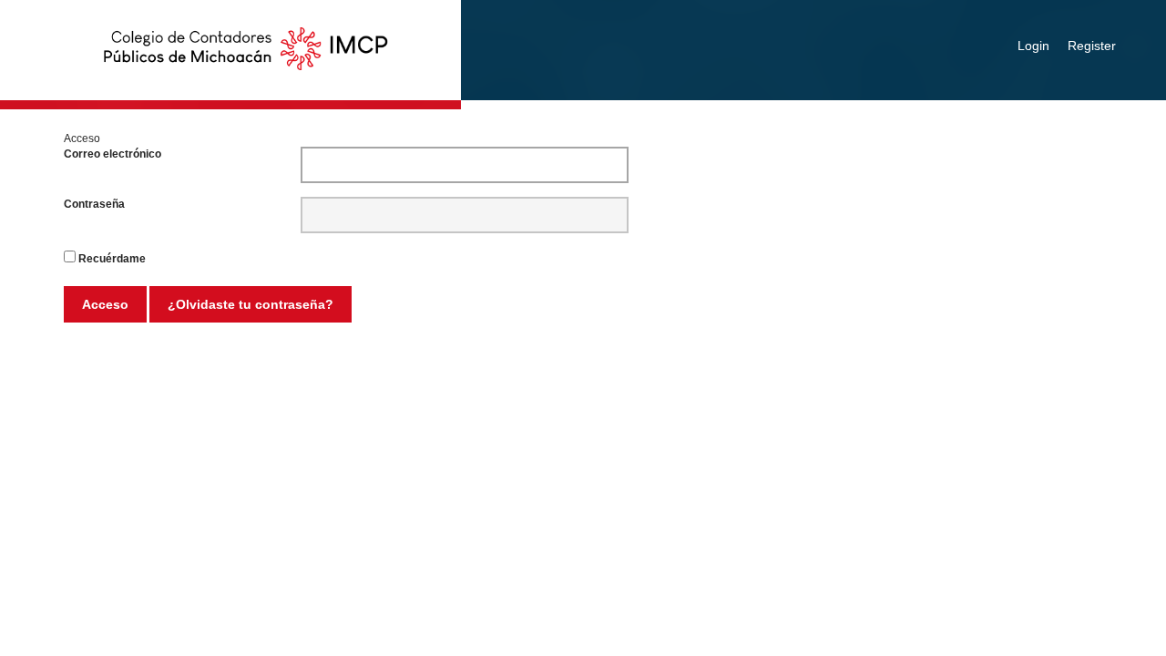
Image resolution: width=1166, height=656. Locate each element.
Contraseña (94, 204)
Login (1033, 45)
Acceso (105, 304)
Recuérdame (112, 258)
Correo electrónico (112, 154)
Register (1092, 45)
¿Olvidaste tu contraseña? (250, 304)
